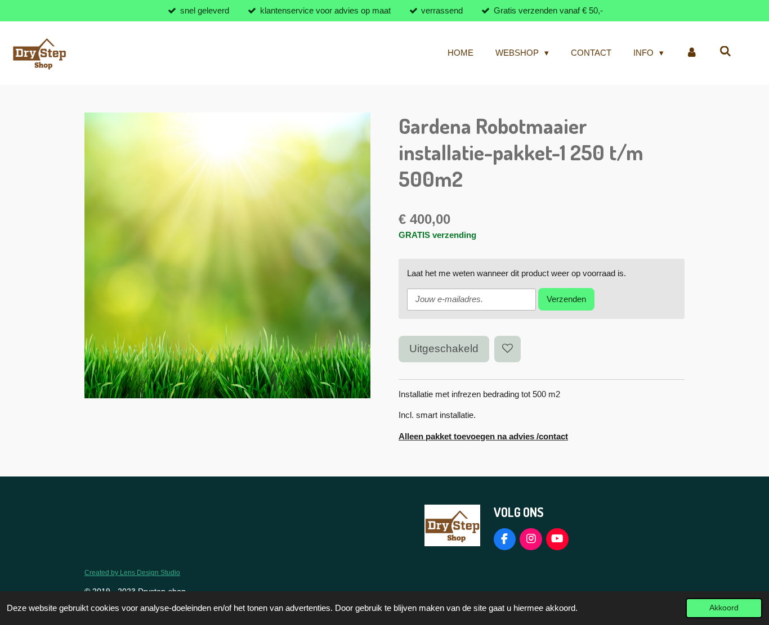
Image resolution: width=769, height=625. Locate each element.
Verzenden (566, 299)
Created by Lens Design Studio (132, 572)
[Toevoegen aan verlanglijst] (507, 349)
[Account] (691, 53)
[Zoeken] (725, 51)
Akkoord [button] (724, 608)
